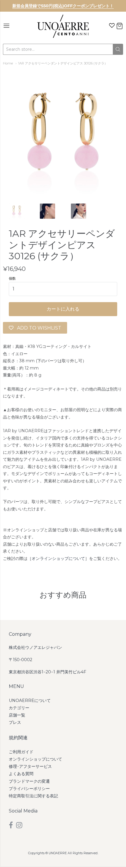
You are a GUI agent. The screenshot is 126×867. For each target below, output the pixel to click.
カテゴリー (19, 707)
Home (8, 63)
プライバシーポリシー (29, 788)
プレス (15, 722)
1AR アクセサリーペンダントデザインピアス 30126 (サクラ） (63, 63)
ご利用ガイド (21, 751)
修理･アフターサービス (30, 766)
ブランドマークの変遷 (29, 781)
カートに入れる (63, 309)
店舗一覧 (17, 715)
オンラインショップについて (58, 558)
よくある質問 (21, 773)
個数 (12, 278)
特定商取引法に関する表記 (33, 795)
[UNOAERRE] (63, 26)
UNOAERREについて (30, 700)
